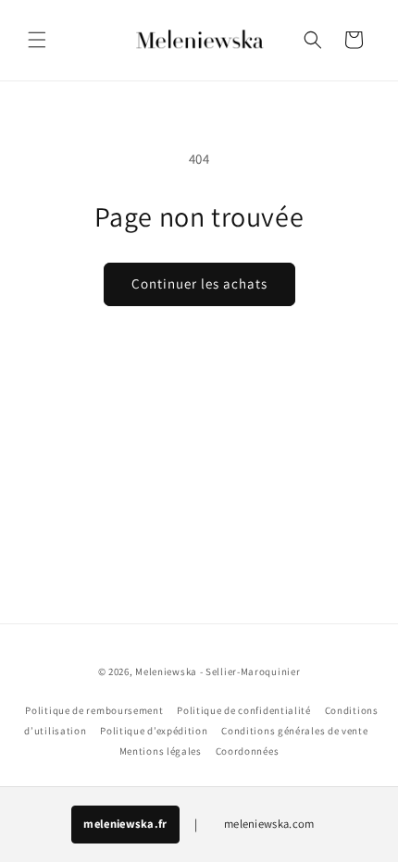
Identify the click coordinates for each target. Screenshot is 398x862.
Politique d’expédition (153, 730)
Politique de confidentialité (244, 710)
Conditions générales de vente (294, 730)
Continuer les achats (199, 283)
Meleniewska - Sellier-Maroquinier (217, 671)
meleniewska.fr (125, 823)
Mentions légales (160, 751)
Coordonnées (248, 751)
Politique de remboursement (94, 710)
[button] (37, 39)
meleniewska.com (269, 823)
